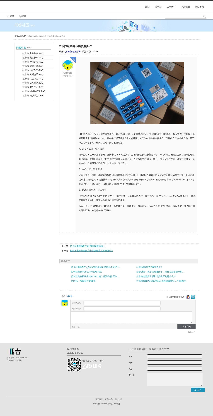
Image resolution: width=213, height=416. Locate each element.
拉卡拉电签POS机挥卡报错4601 (86, 271)
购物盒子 (192, 332)
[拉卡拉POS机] (22, 11)
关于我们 (99, 399)
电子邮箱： (77, 309)
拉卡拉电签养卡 (72, 51)
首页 (30, 36)
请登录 (70, 296)
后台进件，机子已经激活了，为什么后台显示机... (160, 271)
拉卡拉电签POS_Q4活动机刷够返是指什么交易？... (96, 267)
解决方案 (38, 36)
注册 (24, 16)
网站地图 (118, 399)
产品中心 (109, 399)
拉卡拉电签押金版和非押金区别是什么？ (156, 276)
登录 (12, 16)
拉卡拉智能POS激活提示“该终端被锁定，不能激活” (161, 281)
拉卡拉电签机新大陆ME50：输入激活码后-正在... (95, 276)
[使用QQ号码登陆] (188, 297)
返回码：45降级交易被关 (83, 281)
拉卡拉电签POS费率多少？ (149, 267)
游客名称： (77, 303)
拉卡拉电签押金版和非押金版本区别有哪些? (91, 250)
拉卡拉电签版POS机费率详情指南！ (87, 246)
